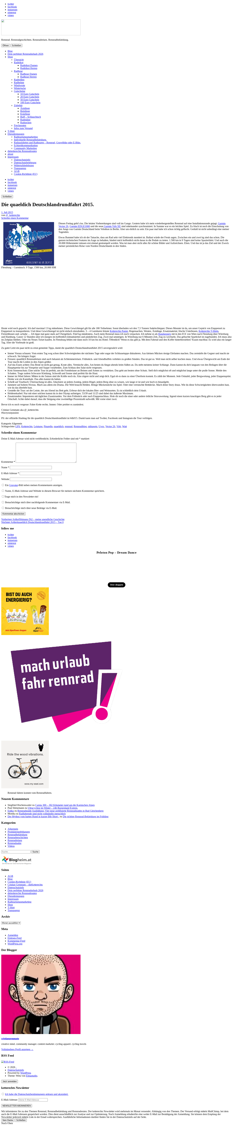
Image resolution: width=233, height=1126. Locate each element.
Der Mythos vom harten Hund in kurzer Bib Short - (33, 816)
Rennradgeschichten (18, 837)
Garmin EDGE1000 (80, 226)
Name (5, 467)
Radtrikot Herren (28, 68)
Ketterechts (26, 426)
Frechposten (20, 125)
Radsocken (25, 122)
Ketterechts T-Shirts (208, 331)
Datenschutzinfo (22, 159)
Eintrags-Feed (15, 938)
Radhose (18, 71)
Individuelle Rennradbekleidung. (30, 139)
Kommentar (8, 461)
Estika (11, 810)
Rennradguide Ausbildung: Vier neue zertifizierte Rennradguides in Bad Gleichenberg (60, 810)
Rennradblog (80, 426)
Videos (11, 846)
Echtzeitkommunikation (26, 145)
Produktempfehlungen (19, 831)
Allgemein (13, 829)
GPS (17, 426)
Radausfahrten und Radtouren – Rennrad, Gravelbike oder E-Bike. (47, 142)
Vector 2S (110, 426)
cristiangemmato (10, 1038)
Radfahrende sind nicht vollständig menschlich (42, 813)
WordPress (25, 1073)
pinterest (12, 12)
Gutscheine (19, 91)
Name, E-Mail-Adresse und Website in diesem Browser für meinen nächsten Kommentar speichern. (55, 491)
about (10, 154)
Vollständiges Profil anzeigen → (17, 1049)
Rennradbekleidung (17, 834)
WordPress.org (15, 943)
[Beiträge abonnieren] (7, 1061)
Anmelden (13, 935)
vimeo (11, 15)
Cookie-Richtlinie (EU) (25, 174)
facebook (12, 6)
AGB (16, 171)
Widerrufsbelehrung (24, 165)
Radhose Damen (28, 74)
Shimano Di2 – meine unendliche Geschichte (33, 519)
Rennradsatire (14, 843)
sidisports (92, 426)
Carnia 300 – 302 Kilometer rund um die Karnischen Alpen (65, 805)
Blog (10, 51)
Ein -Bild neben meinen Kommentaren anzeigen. (34, 485)
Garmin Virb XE (112, 226)
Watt (124, 426)
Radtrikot (18, 62)
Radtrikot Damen (29, 65)
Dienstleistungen (16, 134)
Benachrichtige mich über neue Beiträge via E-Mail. (31, 508)
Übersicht (19, 59)
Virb (118, 426)
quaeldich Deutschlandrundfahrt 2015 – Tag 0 (32, 522)
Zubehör (18, 105)
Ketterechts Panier (119, 331)
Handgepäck (164, 334)
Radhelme (19, 82)
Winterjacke (20, 88)
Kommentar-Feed (16, 941)
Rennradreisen (15, 840)
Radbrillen (19, 79)
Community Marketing (25, 148)
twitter (11, 4)
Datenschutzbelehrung (25, 162)
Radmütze (25, 119)
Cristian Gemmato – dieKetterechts (25, 884)
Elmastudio (31, 1075)
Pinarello (48, 426)
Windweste (19, 85)
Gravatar (13, 485)
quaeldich (59, 426)
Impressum (13, 157)
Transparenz (20, 168)
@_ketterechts (13, 215)
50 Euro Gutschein (29, 99)
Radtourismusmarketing (26, 136)
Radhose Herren (28, 76)
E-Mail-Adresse (10, 473)
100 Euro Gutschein (30, 102)
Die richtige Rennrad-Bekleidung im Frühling (85, 816)
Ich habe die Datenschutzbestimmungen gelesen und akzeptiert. (36, 1094)
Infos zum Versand (23, 128)
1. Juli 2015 (7, 212)
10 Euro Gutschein (29, 94)
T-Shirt (11, 131)
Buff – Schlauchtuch (30, 116)
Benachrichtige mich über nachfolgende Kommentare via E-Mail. (37, 502)
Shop (10, 56)
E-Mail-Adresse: (9, 1099)
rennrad (68, 426)
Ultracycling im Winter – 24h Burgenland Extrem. (53, 808)
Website (5, 479)
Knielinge (25, 114)
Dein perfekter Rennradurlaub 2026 (25, 54)
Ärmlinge (25, 108)
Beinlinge (25, 111)
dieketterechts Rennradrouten (22, 151)
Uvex (101, 426)
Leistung (38, 426)
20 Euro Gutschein (29, 96)
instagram (12, 9)
